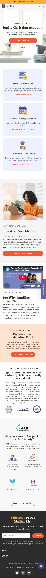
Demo (23, 47)
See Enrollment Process (22, 164)
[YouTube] (29, 573)
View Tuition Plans (22, 94)
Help (4, 550)
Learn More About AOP (23, 503)
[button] (43, 289)
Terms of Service (30, 567)
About (5, 556)
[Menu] (44, 6)
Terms (30, 543)
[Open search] (32, 6)
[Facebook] (17, 573)
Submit (38, 536)
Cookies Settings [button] (9, 567)
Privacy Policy (28, 545)
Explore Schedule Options (22, 129)
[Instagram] (23, 573)
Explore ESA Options (22, 354)
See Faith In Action (22, 253)
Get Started (22, 40)
